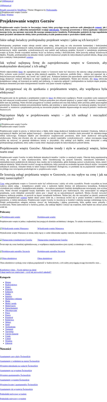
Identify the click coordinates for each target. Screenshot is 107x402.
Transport (9, 329)
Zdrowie (8, 343)
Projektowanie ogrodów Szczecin (51, 251)
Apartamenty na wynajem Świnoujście (16, 370)
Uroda (7, 336)
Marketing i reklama (13, 299)
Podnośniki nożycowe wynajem (13, 394)
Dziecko (8, 289)
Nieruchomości (11, 308)
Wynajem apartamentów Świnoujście (15, 375)
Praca (7, 313)
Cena (2, 183)
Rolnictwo (9, 320)
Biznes (8, 282)
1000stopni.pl (5, 5)
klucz (51, 98)
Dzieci (8, 287)
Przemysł (9, 317)
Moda (7, 301)
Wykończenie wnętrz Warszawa (50, 228)
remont (98, 27)
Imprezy (8, 296)
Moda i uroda (10, 303)
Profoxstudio (51, 10)
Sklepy (8, 322)
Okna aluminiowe (44, 258)
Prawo (8, 315)
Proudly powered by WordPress (13, 10)
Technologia (10, 327)
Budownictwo (11, 285)
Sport (7, 324)
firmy (20, 72)
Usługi (2, 15)
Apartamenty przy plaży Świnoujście (15, 356)
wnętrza (29, 57)
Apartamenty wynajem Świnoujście (14, 380)
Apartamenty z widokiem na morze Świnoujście (20, 361)
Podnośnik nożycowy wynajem (13, 399)
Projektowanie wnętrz (46, 217)
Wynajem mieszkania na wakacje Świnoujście (19, 366)
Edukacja (9, 292)
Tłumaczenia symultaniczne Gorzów (52, 240)
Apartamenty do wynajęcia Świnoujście (16, 389)
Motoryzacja (10, 306)
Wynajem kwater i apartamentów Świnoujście (19, 385)
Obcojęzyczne (11, 310)
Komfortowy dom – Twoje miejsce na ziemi (18, 270)
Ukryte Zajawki (11, 334)
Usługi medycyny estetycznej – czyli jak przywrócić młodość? (25, 272)
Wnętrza (10, 15)
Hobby (8, 294)
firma (96, 79)
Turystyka (9, 331)
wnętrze (23, 198)
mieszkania (54, 30)
